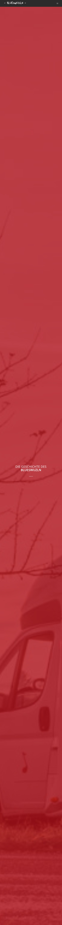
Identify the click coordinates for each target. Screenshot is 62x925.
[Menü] (57, 3)
